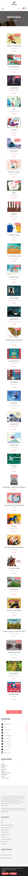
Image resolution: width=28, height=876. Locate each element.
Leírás (2, 764)
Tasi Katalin (14, 363)
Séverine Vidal (14, 153)
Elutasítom (13, 873)
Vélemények (4, 774)
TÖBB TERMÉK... (14, 712)
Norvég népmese (14, 48)
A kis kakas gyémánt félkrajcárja (14, 547)
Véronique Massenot (14, 426)
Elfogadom (5, 873)
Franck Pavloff (14, 384)
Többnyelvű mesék (6, 772)
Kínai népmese (14, 279)
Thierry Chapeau (14, 591)
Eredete (3, 767)
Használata (4, 769)
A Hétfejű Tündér (14, 694)
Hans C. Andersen (14, 570)
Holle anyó (14, 403)
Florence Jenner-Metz (14, 675)
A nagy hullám (14, 424)
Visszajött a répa (14, 277)
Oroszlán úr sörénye (14, 172)
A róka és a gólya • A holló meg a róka (14, 631)
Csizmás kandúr (14, 298)
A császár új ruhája (14, 568)
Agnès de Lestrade (14, 216)
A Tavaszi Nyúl (14, 445)
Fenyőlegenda (14, 589)
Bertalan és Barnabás (14, 652)
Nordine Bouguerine (14, 174)
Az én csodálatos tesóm (14, 256)
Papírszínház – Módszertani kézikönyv (14, 487)
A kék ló (14, 526)
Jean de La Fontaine (14, 633)
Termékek (14, 21)
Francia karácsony (14, 67)
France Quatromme (14, 69)
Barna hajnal (14, 382)
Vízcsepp (14, 466)
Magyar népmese (14, 132)
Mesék (2, 771)
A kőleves (14, 130)
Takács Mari (14, 612)
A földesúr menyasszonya (14, 46)
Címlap (7, 21)
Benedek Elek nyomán (14, 111)
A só (14, 109)
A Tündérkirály (14, 319)
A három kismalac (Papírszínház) (14, 505)
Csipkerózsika (14, 88)
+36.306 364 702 (7, 858)
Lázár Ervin (14, 237)
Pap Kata (14, 507)
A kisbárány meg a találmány (14, 340)
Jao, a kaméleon (14, 673)
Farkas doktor (14, 151)
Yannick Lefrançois (14, 195)
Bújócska (14, 214)
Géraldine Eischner (14, 342)
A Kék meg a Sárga (14, 235)
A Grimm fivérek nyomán (13, 90)
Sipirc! (14, 193)
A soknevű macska (14, 361)
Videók (2, 776)
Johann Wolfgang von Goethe (14, 321)
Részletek (3, 871)
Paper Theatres (5, 778)
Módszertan (4, 765)
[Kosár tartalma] (22, 9)
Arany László (14, 549)
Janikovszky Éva (14, 654)
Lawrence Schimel (14, 258)
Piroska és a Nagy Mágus (14, 610)
